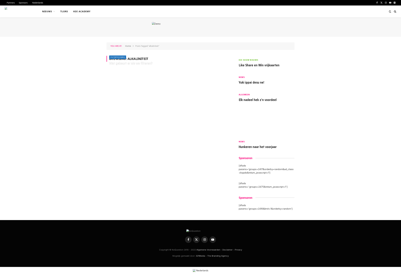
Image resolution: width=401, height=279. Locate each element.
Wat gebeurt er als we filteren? (131, 63)
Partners (11, 2)
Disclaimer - (228, 249)
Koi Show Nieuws (248, 60)
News (242, 77)
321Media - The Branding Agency (212, 256)
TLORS (64, 11)
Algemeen (244, 94)
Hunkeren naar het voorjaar (258, 147)
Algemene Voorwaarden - (209, 249)
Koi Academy (82, 11)
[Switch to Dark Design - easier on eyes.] (390, 11)
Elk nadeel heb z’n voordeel (258, 100)
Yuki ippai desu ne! (251, 82)
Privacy (238, 249)
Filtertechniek (117, 57)
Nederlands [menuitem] (202, 270)
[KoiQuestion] (19, 11)
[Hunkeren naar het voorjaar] (266, 122)
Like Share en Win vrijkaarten (259, 65)
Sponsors (23, 2)
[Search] (394, 11)
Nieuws (47, 11)
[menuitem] (37, 2)
